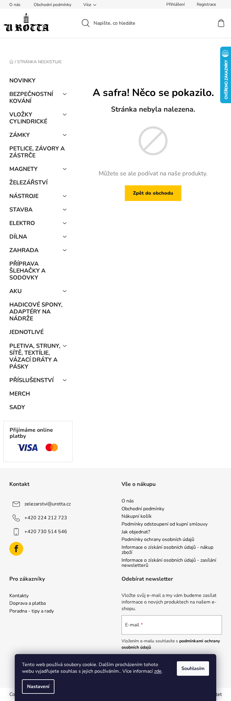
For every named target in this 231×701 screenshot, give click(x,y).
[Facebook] (16, 549)
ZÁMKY (19, 135)
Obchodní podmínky (52, 5)
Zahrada (23, 250)
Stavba (20, 210)
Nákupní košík (137, 516)
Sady (17, 407)
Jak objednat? (136, 532)
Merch (19, 394)
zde (158, 671)
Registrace (206, 4)
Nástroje (23, 196)
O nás (14, 5)
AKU (15, 291)
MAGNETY (23, 169)
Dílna (18, 237)
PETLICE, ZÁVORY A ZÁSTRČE (37, 152)
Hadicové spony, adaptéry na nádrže (36, 312)
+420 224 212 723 (45, 517)
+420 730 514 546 (45, 531)
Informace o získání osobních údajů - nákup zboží (167, 550)
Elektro (22, 223)
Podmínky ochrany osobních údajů (158, 539)
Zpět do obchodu (153, 193)
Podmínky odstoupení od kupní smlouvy (165, 524)
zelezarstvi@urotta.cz (47, 504)
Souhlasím (193, 668)
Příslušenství (31, 380)
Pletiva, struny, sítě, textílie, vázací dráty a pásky (34, 356)
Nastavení (38, 686)
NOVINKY (22, 81)
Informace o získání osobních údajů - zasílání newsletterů (169, 563)
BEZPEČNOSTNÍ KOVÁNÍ (31, 97)
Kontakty (19, 596)
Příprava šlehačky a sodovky (27, 271)
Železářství (28, 183)
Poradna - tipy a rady (31, 611)
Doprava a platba (27, 603)
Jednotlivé (26, 332)
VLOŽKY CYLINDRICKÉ (28, 118)
